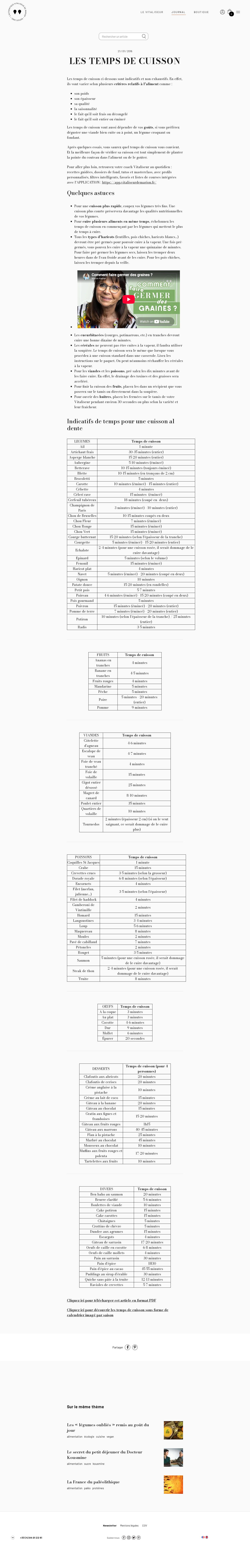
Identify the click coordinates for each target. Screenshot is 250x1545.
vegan (110, 1436)
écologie (89, 1436)
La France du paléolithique (93, 1482)
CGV (144, 1525)
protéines (98, 1488)
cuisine (100, 1436)
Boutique (201, 12)
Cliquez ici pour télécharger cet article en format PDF (111, 1300)
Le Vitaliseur (152, 12)
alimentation (74, 1436)
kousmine (99, 1463)
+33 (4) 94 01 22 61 (31, 1537)
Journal (178, 12)
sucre (87, 1463)
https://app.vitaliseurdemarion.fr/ (129, 182)
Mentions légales (129, 1525)
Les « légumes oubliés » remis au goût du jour (108, 1427)
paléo (87, 1488)
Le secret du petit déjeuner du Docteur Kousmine (104, 1455)
